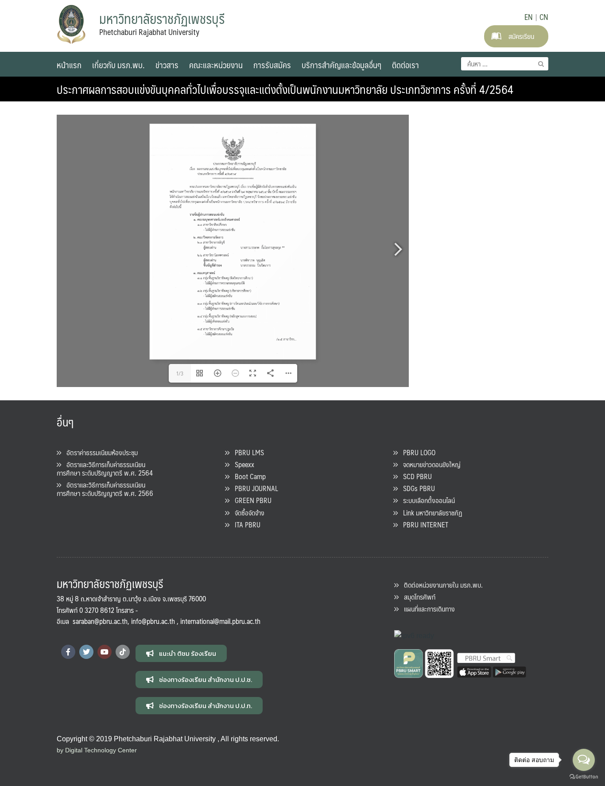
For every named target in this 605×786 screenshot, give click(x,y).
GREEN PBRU (250, 500)
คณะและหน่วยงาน (216, 65)
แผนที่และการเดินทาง (427, 609)
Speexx (241, 464)
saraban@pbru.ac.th (100, 621)
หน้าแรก (69, 65)
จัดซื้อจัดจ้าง (246, 513)
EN (528, 17)
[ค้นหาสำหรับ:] (504, 63)
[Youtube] (104, 652)
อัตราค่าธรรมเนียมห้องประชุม (99, 452)
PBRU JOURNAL (253, 488)
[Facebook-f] (68, 652)
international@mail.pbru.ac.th (220, 621)
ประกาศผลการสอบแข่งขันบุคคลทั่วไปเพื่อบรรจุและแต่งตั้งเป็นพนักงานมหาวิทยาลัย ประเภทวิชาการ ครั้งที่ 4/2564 (285, 89)
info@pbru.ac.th (153, 621)
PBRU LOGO (416, 452)
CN (543, 17)
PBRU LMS (246, 452)
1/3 (179, 373)
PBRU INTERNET (423, 524)
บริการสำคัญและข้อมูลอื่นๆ (341, 65)
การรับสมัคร (272, 65)
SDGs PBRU (416, 488)
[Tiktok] (123, 652)
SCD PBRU (415, 476)
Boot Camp (247, 476)
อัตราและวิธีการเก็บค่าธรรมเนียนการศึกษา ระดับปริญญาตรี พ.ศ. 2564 (105, 468)
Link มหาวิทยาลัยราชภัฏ (430, 513)
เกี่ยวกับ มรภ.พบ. (118, 65)
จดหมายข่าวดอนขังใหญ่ (429, 464)
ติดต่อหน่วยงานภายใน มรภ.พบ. (441, 585)
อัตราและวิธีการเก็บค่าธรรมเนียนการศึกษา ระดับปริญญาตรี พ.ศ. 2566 (105, 489)
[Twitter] (86, 652)
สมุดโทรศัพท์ (417, 597)
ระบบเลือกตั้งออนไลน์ (426, 500)
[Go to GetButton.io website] (584, 777)
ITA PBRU (244, 524)
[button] (181, 653)
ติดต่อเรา (405, 65)
